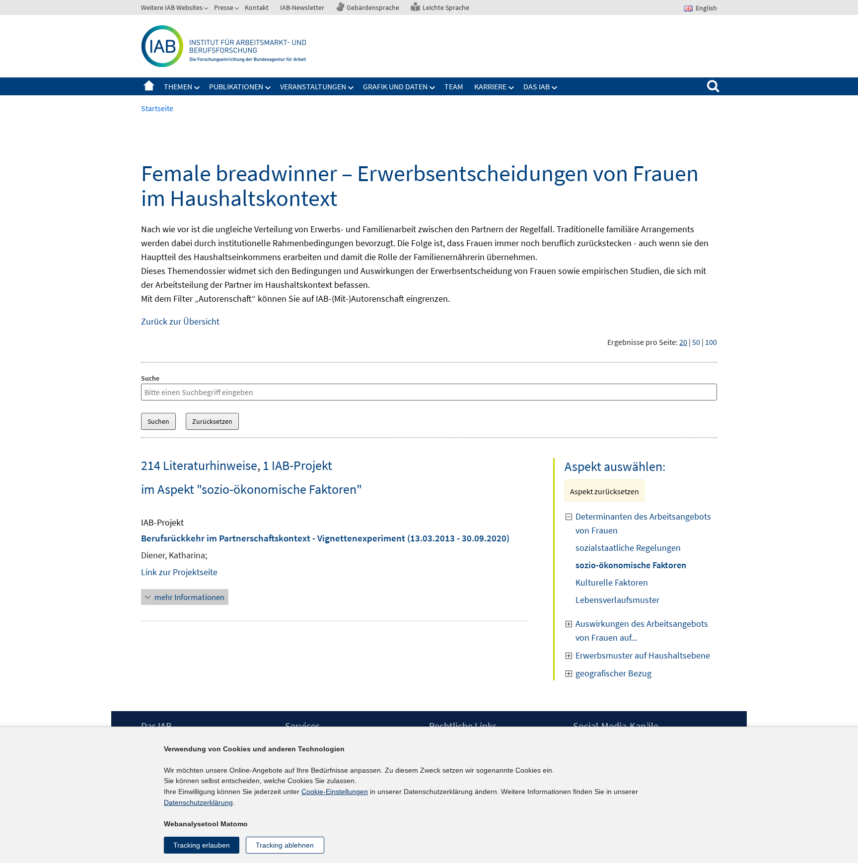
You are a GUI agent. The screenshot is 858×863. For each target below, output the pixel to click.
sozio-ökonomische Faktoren (630, 565)
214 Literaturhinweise (199, 465)
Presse (223, 7)
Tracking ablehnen (285, 845)
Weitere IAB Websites (172, 7)
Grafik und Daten (395, 86)
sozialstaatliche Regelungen (628, 547)
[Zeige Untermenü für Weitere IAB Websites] (207, 9)
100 (711, 342)
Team (453, 86)
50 (696, 342)
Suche (150, 378)
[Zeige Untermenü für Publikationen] (268, 88)
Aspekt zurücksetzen (604, 491)
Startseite (149, 86)
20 (683, 342)
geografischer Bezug (613, 673)
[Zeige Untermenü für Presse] (238, 9)
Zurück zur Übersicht (180, 321)
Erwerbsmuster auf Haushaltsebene (642, 655)
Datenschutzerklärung (198, 802)
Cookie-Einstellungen (334, 792)
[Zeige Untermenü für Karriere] (511, 88)
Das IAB (536, 86)
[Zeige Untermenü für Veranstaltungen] (351, 88)
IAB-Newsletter (302, 7)
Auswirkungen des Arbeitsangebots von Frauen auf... (641, 630)
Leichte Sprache (446, 7)
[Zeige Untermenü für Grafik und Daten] (432, 88)
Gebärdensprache (373, 7)
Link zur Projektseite (179, 572)
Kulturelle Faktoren (611, 582)
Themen (178, 86)
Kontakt (257, 7)
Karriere (490, 86)
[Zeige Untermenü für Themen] (197, 88)
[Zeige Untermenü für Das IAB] (555, 88)
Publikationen (236, 86)
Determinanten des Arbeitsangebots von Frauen (643, 523)
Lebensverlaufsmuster (617, 599)
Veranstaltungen (313, 86)
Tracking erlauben (201, 845)
